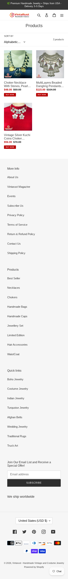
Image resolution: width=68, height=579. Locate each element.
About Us (12, 177)
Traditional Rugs (16, 436)
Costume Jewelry (17, 388)
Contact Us (14, 243)
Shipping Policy (16, 253)
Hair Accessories (17, 344)
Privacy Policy (15, 215)
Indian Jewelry (15, 398)
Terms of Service (17, 224)
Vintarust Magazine (18, 186)
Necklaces (13, 287)
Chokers (12, 297)
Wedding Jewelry (17, 426)
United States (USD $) (32, 520)
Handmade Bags (17, 306)
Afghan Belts (14, 417)
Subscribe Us (15, 205)
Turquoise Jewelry (18, 407)
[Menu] (62, 15)
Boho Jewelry (15, 379)
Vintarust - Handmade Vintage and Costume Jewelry (38, 563)
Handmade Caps (17, 316)
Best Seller (13, 278)
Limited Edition (15, 335)
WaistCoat (13, 354)
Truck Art (12, 445)
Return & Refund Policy (21, 234)
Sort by (8, 36)
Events (11, 196)
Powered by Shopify (34, 567)
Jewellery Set (15, 325)
